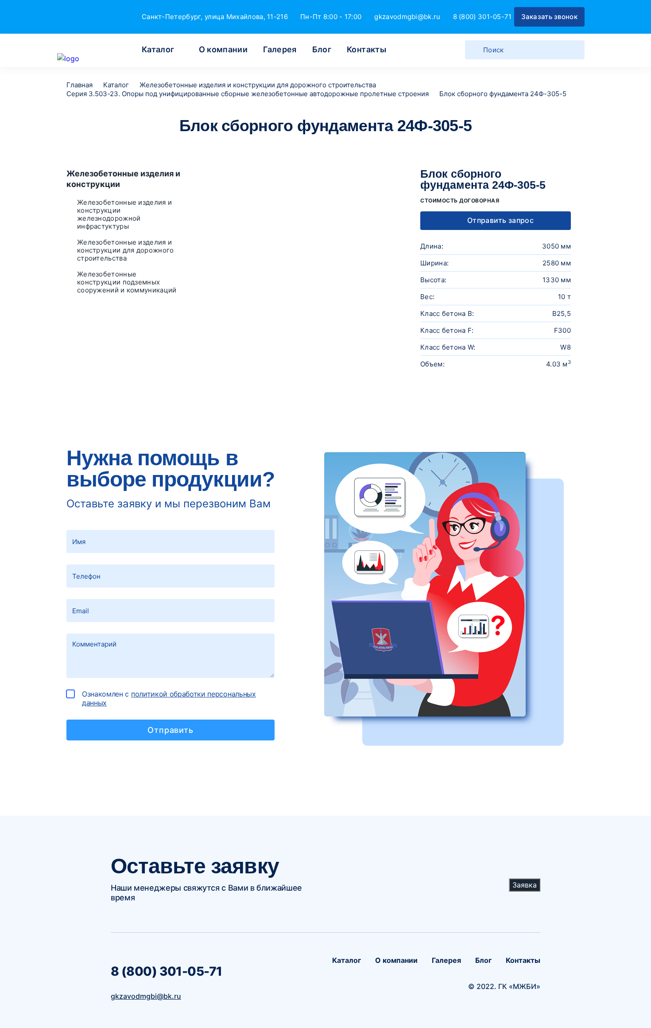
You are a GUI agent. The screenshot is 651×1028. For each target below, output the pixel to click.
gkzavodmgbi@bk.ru (407, 16)
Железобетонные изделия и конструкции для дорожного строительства (125, 250)
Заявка (524, 884)
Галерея (280, 49)
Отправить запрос (499, 220)
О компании (223, 49)
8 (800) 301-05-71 (482, 16)
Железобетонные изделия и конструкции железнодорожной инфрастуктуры (124, 214)
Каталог (158, 49)
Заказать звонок (549, 16)
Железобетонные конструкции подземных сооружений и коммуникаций (127, 282)
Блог (321, 49)
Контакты (366, 49)
